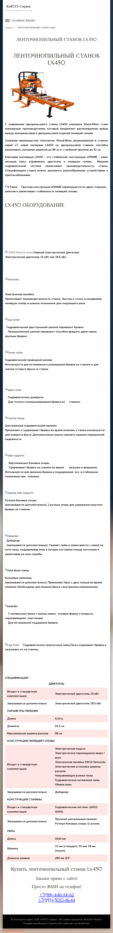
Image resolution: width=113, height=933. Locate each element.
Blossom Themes (47, 923)
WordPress (83, 923)
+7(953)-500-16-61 (56, 900)
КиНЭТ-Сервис (18, 6)
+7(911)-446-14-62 (56, 894)
